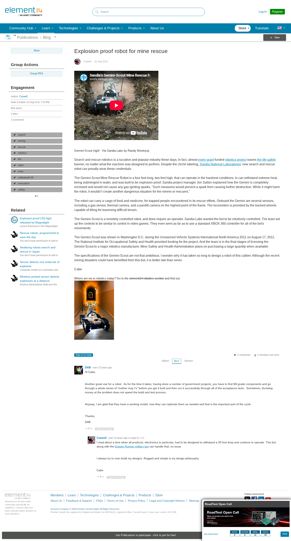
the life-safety (266, 159)
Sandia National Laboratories (220, 164)
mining (21, 141)
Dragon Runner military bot (132, 446)
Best (176, 361)
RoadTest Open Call (218, 504)
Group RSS (36, 73)
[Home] (24, 11)
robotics (22, 153)
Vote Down (91, 428)
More (14, 35)
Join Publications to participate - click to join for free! (145, 535)
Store (159, 495)
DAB (88, 367)
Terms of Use (115, 500)
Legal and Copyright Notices (167, 500)
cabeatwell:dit (25, 177)
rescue (22, 147)
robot (21, 165)
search (22, 134)
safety (21, 189)
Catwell (23, 96)
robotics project (235, 159)
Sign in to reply (84, 355)
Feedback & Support (79, 500)
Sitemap (194, 500)
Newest (188, 360)
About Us (56, 500)
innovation (23, 183)
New (277, 37)
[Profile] (279, 28)
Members (57, 495)
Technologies (89, 495)
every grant (206, 159)
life (19, 159)
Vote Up (86, 428)
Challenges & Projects (118, 495)
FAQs (99, 500)
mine (20, 171)
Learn (72, 495)
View (284, 534)
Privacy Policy (136, 500)
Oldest (165, 360)
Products (145, 495)
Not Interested (211, 534)
